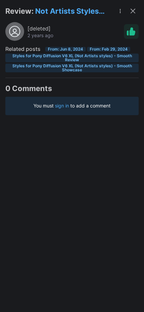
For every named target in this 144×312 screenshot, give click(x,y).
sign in (62, 105)
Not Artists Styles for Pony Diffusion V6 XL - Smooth (67, 11)
